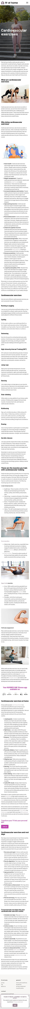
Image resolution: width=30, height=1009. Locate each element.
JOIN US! (4, 826)
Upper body (4, 583)
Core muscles (5, 541)
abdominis (10, 549)
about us (3, 986)
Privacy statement (18, 1002)
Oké (15, 1005)
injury (2, 800)
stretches (8, 796)
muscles (20, 591)
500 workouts (24, 812)
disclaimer (18, 984)
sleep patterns (16, 249)
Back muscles (7, 553)
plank (9, 739)
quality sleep (16, 949)
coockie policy (20, 988)
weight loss (14, 182)
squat (5, 739)
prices (2, 982)
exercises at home (17, 705)
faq (2, 984)
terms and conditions (21, 982)
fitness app (4, 812)
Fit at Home (23, 810)
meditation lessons (19, 955)
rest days (23, 915)
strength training (13, 677)
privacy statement (21, 986)
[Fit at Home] (9, 2)
